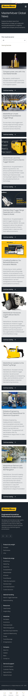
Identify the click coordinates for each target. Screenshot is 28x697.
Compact (5, 547)
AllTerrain (5, 575)
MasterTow (6, 567)
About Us (5, 650)
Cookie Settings (5, 1)
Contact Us (6, 658)
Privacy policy (12, 689)
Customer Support (8, 666)
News (4, 655)
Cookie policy (5, 689)
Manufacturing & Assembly (10, 630)
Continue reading (8, 90)
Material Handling (8, 600)
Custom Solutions (8, 589)
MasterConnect (7, 675)
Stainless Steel (7, 584)
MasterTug (6, 564)
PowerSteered (7, 578)
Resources (6, 605)
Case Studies (6, 608)
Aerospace (6, 619)
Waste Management (8, 628)
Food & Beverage (7, 639)
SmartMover (6, 561)
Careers (5, 653)
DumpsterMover (7, 569)
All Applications (7, 642)
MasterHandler (7, 572)
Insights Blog (6, 611)
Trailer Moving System (9, 581)
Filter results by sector (8, 37)
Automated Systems (8, 587)
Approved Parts (7, 672)
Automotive (6, 622)
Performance (6, 550)
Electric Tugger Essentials (10, 597)
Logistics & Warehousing (10, 633)
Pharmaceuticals (7, 625)
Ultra (4, 553)
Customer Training (8, 669)
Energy (5, 636)
